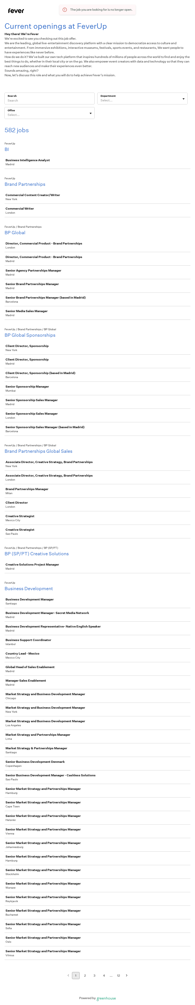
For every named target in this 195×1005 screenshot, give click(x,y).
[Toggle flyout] (183, 99)
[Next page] (126, 975)
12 (118, 975)
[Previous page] (68, 975)
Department (108, 96)
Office (11, 110)
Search (12, 96)
